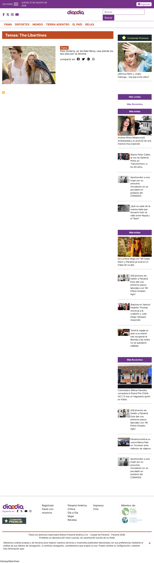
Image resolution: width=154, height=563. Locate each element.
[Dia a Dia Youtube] (17, 14)
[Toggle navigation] (16, 4)
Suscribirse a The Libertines (3, 92)
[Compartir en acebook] (78, 59)
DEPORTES (22, 24)
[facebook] (17, 511)
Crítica (71, 509)
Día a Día (73, 512)
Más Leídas (135, 97)
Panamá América (77, 505)
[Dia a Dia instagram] (12, 14)
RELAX (89, 24)
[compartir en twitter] (83, 59)
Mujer (71, 516)
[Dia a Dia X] (8, 14)
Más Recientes (135, 104)
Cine (95, 509)
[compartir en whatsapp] (93, 59)
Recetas (72, 519)
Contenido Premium (138, 38)
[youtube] (26, 511)
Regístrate (48, 505)
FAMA (8, 24)
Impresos (98, 505)
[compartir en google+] (88, 59)
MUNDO (37, 24)
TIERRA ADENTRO (57, 24)
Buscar (108, 17)
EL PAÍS (77, 24)
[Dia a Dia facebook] (4, 14)
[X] (21, 511)
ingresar (145, 4)
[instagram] (30, 511)
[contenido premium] (14, 520)
